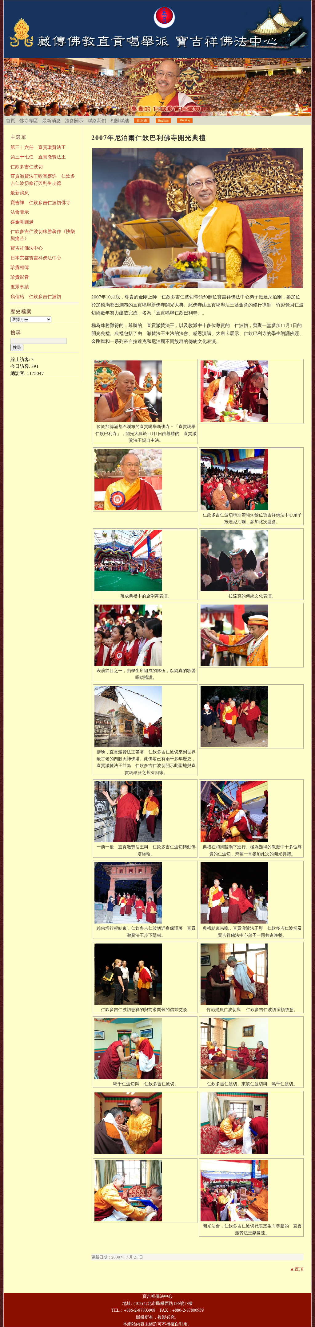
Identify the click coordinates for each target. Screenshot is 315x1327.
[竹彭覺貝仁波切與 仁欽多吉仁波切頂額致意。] (251, 974)
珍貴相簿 (19, 267)
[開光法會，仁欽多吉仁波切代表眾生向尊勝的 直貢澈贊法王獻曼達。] (251, 1190)
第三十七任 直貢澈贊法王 (38, 157)
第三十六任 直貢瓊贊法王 (38, 147)
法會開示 (74, 120)
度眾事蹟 (19, 286)
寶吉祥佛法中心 (26, 248)
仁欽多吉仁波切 (26, 166)
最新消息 (51, 120)
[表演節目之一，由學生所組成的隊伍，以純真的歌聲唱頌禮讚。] (145, 635)
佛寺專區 (28, 120)
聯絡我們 (97, 120)
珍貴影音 (19, 277)
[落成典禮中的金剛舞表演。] (145, 560)
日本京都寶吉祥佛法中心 (35, 258)
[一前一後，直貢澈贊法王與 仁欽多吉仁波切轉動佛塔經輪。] (145, 811)
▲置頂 (297, 1269)
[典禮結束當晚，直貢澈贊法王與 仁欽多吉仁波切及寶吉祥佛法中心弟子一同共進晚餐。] (251, 893)
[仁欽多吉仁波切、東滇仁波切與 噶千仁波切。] (251, 1048)
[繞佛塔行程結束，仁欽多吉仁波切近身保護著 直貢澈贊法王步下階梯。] (145, 893)
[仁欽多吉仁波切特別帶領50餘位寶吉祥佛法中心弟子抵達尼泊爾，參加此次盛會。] (251, 479)
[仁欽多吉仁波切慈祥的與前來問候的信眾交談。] (145, 974)
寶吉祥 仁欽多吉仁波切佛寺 (40, 202)
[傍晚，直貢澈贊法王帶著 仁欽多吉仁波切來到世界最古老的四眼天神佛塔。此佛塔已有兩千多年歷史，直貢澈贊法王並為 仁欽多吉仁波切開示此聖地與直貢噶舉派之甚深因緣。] (145, 716)
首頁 (10, 120)
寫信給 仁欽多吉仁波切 (35, 296)
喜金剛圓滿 (22, 222)
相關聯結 (119, 120)
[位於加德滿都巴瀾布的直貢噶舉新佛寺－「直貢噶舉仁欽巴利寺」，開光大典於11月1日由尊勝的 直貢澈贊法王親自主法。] (145, 391)
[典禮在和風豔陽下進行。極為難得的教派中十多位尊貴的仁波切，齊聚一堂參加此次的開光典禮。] (251, 811)
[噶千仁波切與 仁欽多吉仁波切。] (145, 1048)
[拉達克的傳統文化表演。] (251, 560)
